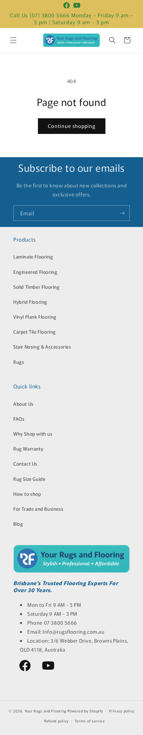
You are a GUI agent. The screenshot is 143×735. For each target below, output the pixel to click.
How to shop (27, 493)
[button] (13, 40)
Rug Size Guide (29, 478)
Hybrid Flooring (30, 301)
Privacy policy (121, 710)
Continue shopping (71, 125)
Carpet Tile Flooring (34, 331)
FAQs (18, 418)
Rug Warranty (28, 448)
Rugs (18, 362)
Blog (18, 523)
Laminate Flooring (33, 256)
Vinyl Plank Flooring (35, 316)
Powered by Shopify (85, 710)
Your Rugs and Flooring (46, 710)
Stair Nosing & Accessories (42, 346)
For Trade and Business (38, 508)
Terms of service (90, 720)
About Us (23, 403)
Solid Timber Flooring (36, 286)
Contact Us (25, 463)
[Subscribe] (122, 213)
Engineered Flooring (35, 271)
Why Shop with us (33, 433)
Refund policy (56, 720)
